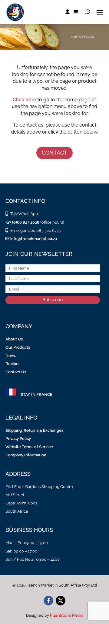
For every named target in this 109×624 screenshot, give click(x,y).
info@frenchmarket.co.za (33, 238)
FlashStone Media (66, 615)
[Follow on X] (60, 600)
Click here (24, 100)
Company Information (25, 455)
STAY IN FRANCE (36, 394)
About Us (14, 339)
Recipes (12, 363)
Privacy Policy (18, 438)
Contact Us (15, 372)
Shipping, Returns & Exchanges (34, 430)
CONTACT (54, 152)
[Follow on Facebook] (48, 600)
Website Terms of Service (29, 446)
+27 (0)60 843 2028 (22, 222)
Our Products (17, 347)
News (10, 355)
